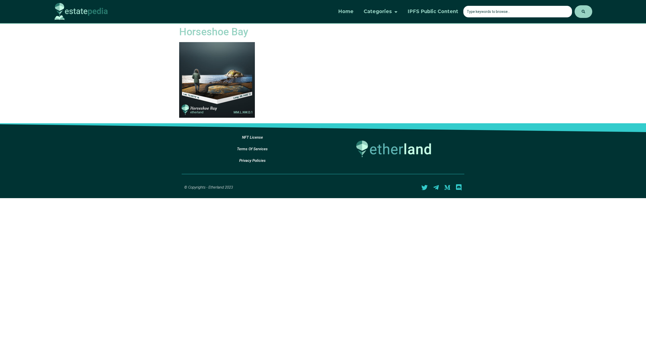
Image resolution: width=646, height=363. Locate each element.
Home (346, 11)
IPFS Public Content (433, 11)
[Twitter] (424, 187)
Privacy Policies (252, 160)
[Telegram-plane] (436, 187)
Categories (378, 11)
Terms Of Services (252, 149)
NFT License (252, 137)
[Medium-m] (447, 187)
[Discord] (458, 187)
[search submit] (583, 11)
